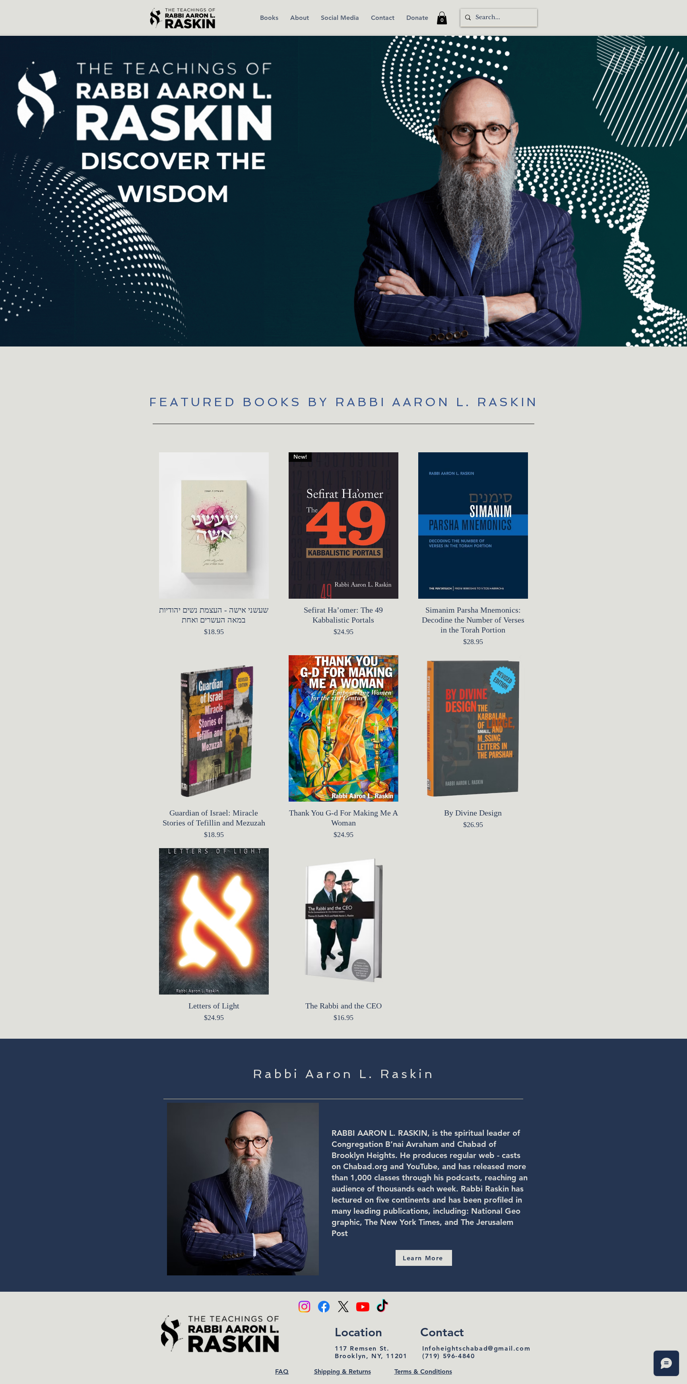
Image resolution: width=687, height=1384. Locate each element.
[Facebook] (324, 1306)
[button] (442, 18)
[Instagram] (304, 1306)
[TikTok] (382, 1306)
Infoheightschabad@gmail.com (476, 1348)
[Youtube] (363, 1306)
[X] (343, 1306)
